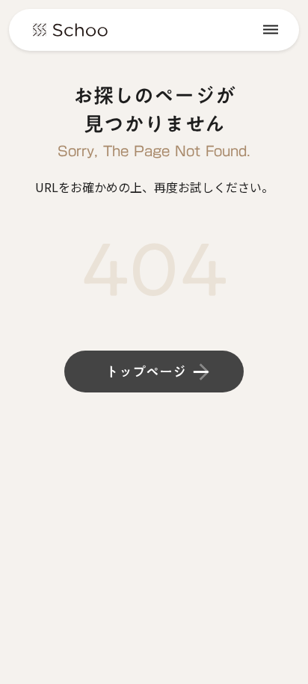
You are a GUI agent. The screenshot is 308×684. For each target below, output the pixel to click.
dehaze (271, 30)
